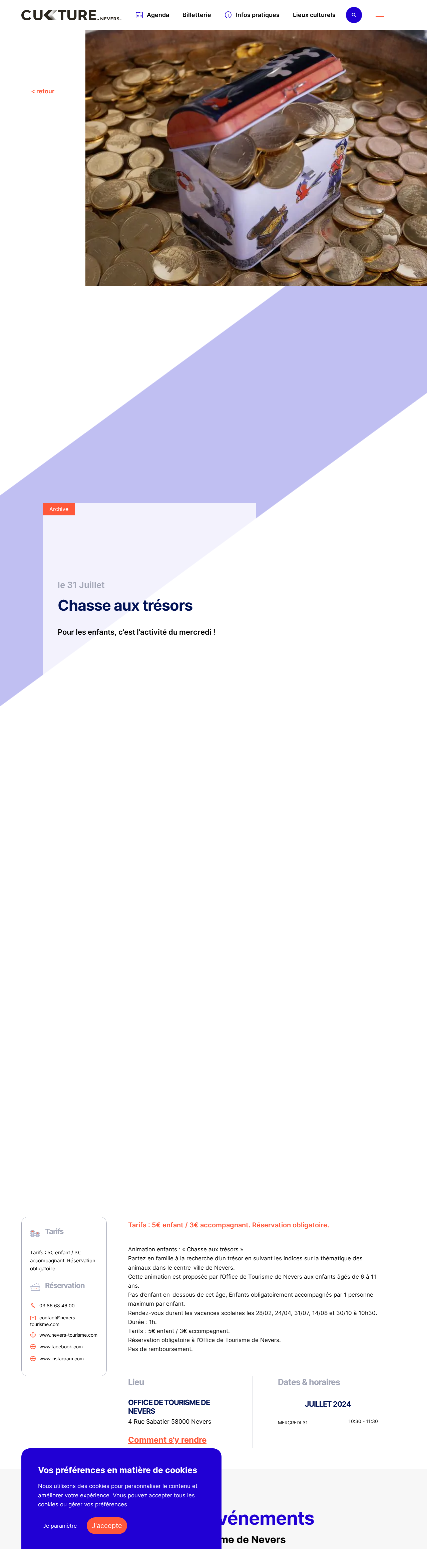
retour (45, 91)
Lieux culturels (314, 14)
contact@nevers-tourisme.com (53, 1321)
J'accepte (107, 1526)
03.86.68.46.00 (57, 1305)
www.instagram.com (61, 1358)
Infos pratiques (258, 14)
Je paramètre (60, 1525)
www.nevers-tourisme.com (68, 1335)
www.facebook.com (61, 1347)
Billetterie (196, 14)
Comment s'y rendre (167, 1440)
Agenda (158, 14)
